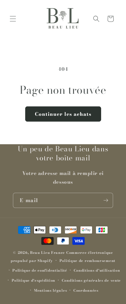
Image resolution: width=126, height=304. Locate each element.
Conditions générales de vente (91, 280)
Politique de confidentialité (39, 270)
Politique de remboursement (87, 260)
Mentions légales (50, 290)
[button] (13, 19)
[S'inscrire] (106, 200)
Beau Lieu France (47, 252)
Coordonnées (86, 290)
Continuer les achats (63, 114)
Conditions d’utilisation (97, 270)
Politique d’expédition (33, 280)
